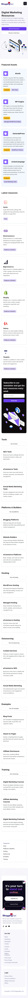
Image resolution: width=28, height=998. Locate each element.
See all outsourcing (14, 642)
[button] (25, 3)
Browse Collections (14, 33)
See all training (14, 774)
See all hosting (14, 577)
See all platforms (14, 511)
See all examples (14, 708)
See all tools (14, 443)
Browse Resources (14, 28)
